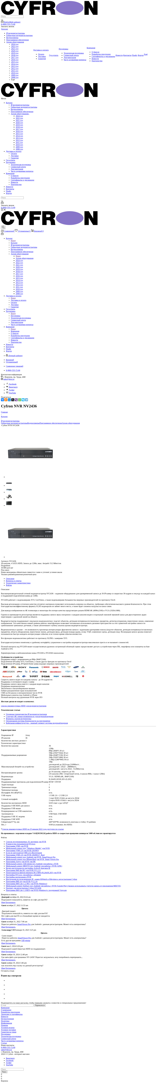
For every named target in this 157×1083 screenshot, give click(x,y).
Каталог (9, 103)
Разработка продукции (20, 178)
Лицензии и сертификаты (12, 1014)
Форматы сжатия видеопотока (18, 719)
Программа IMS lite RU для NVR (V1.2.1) (23, 870)
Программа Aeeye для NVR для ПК (21, 862)
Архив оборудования (20, 114)
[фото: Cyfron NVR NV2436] (30, 477)
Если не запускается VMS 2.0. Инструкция (24, 853)
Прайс (8, 191)
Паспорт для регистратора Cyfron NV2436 (23, 888)
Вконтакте (13, 387)
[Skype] (23, 399)
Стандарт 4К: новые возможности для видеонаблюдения (29, 716)
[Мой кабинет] (2, 203)
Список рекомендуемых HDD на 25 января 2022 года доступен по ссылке (33, 829)
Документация (17, 169)
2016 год (19, 131)
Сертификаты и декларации (22, 180)
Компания (10, 173)
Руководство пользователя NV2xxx (20, 844)
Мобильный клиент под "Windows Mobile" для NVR (28, 848)
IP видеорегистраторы (20, 105)
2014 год (19, 136)
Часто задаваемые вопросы (22, 171)
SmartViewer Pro (24, 924)
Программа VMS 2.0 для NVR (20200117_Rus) (25, 855)
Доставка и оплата (13, 151)
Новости (14, 182)
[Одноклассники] (5, 399)
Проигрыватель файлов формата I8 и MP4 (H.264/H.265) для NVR (33, 873)
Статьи (4, 1043)
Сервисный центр (18, 167)
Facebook (12, 384)
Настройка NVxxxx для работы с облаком (23, 875)
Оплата (14, 153)
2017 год (19, 129)
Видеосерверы (17, 109)
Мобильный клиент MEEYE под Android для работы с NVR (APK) (34, 866)
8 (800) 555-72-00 (8, 24)
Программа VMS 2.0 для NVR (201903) (22, 850)
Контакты (10, 189)
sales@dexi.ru (8, 379)
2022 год (19, 118)
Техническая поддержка (21, 165)
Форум (9, 193)
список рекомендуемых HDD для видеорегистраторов (23, 706)
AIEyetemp (25, 940)
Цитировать (10, 902)
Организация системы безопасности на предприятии (28, 721)
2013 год (19, 138)
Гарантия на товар (8, 1032)
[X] (12, 399)
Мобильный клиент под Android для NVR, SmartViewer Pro (30, 857)
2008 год (19, 149)
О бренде (15, 176)
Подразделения (7, 1019)
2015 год (19, 134)
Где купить (10, 160)
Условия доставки (8, 1030)
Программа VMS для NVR (17, 846)
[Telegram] (26, 399)
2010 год (19, 145)
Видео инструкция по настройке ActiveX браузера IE (28, 868)
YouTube (12, 393)
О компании (6, 1010)
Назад (13, 241)
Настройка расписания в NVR (18, 877)
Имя (3, 902)
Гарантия (15, 158)
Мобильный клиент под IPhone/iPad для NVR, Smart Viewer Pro (32, 859)
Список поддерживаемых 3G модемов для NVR (26, 842)
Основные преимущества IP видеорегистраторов (26, 714)
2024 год (19, 116)
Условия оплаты (7, 1028)
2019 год (19, 125)
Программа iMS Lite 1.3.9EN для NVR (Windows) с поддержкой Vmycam (36, 890)
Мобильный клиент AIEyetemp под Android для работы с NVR (32, 864)
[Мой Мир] (9, 399)
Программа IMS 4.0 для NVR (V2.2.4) (21, 881)
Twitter (11, 390)
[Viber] (16, 399)
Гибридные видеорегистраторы (24, 107)
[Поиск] (2, 19)
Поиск (4, 1072)
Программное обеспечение (22, 111)
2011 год (19, 142)
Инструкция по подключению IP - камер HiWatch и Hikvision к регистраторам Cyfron (41, 879)
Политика (5, 1021)
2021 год (19, 120)
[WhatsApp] (19, 399)
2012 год (19, 140)
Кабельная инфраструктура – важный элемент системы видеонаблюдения (37, 723)
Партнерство (16, 184)
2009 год (19, 147)
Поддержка (10, 162)
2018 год (19, 127)
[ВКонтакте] (2, 399)
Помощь (4, 1025)
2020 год (19, 123)
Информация (6, 1023)
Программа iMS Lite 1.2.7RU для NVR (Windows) (26, 884)
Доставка (15, 156)
